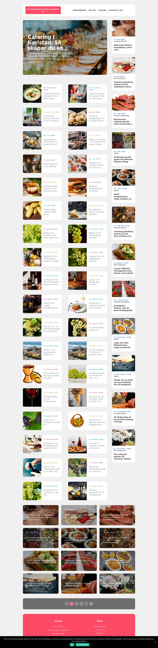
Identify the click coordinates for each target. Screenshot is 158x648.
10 (91, 604)
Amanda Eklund (120, 41)
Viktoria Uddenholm (93, 69)
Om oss (92, 10)
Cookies (102, 10)
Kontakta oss (116, 10)
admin (116, 153)
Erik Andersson (120, 78)
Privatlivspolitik (82, 644)
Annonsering (79, 10)
